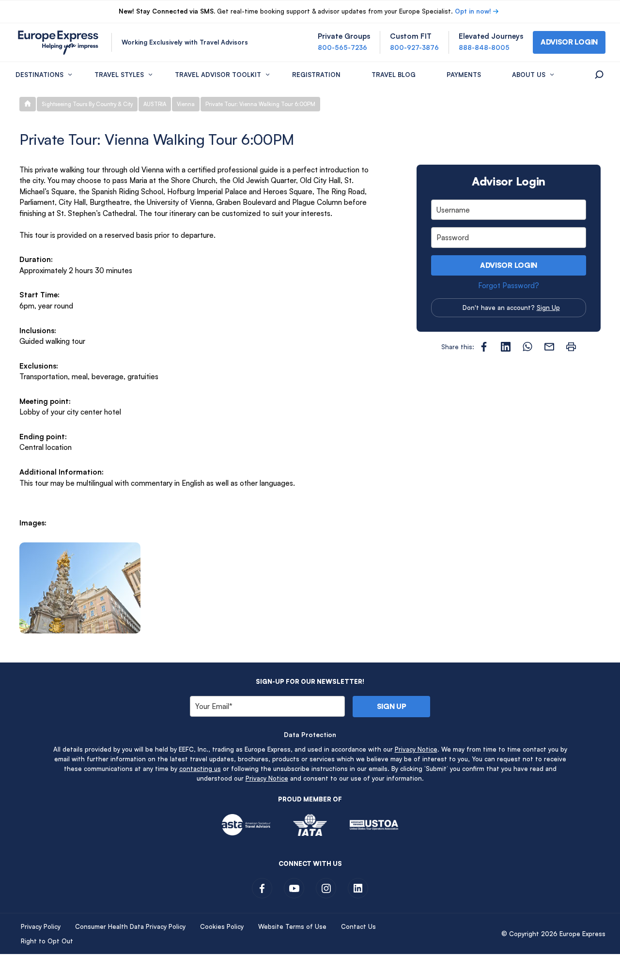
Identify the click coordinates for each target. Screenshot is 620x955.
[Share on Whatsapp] (527, 347)
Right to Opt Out (47, 941)
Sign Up (548, 307)
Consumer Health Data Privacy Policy (130, 926)
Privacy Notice (416, 749)
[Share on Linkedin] (506, 347)
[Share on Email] (549, 347)
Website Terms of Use (292, 926)
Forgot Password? (508, 285)
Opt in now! (473, 11)
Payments (464, 74)
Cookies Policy (222, 926)
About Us (528, 74)
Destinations (39, 74)
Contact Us (358, 926)
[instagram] (326, 888)
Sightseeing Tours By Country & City (87, 104)
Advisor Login (508, 265)
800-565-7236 (342, 47)
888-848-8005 (484, 47)
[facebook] (262, 888)
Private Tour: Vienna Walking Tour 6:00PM (260, 104)
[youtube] (294, 888)
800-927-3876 (414, 47)
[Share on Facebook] (484, 347)
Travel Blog (394, 74)
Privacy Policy (41, 926)
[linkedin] (358, 888)
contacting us (200, 768)
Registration (316, 74)
